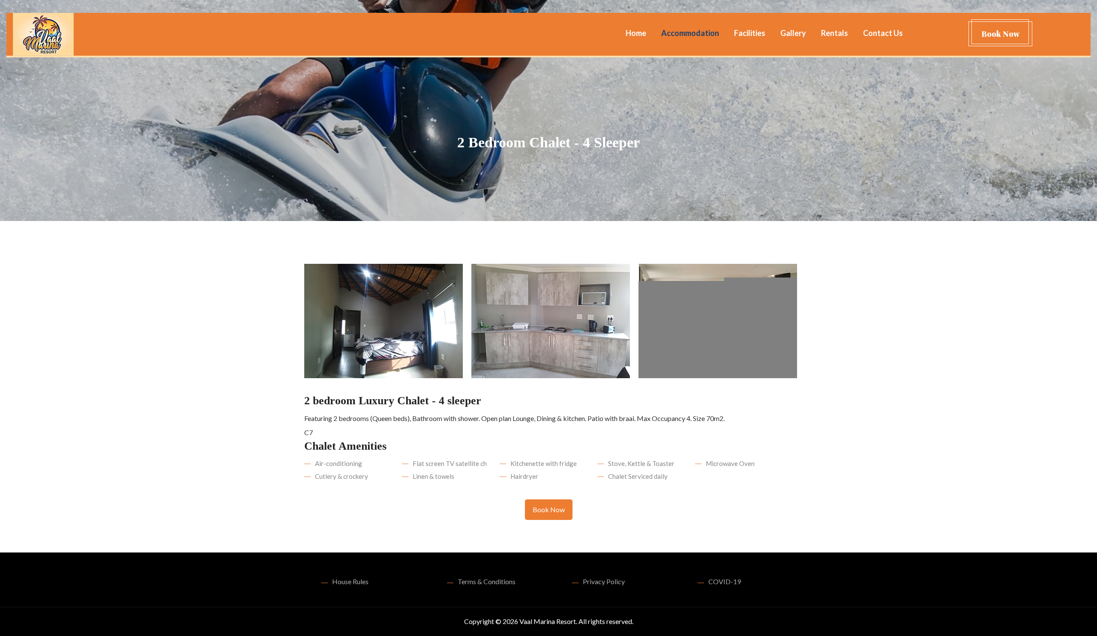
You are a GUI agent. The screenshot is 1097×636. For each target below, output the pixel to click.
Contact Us (883, 33)
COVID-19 (724, 581)
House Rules (350, 581)
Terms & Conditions (487, 581)
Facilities (749, 33)
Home (636, 33)
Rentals (834, 33)
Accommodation (690, 33)
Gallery (793, 33)
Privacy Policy (604, 581)
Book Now (1000, 34)
